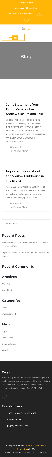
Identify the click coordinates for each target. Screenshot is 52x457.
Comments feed (9, 344)
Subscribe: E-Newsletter (23, 452)
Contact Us (42, 452)
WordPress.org (9, 350)
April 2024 (7, 290)
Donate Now (13, 37)
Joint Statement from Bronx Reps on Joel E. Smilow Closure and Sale (24, 109)
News (4, 307)
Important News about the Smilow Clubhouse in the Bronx (25, 176)
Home (7, 452)
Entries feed (7, 337)
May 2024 (6, 284)
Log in (4, 331)
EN (39, 13)
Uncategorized (9, 313)
